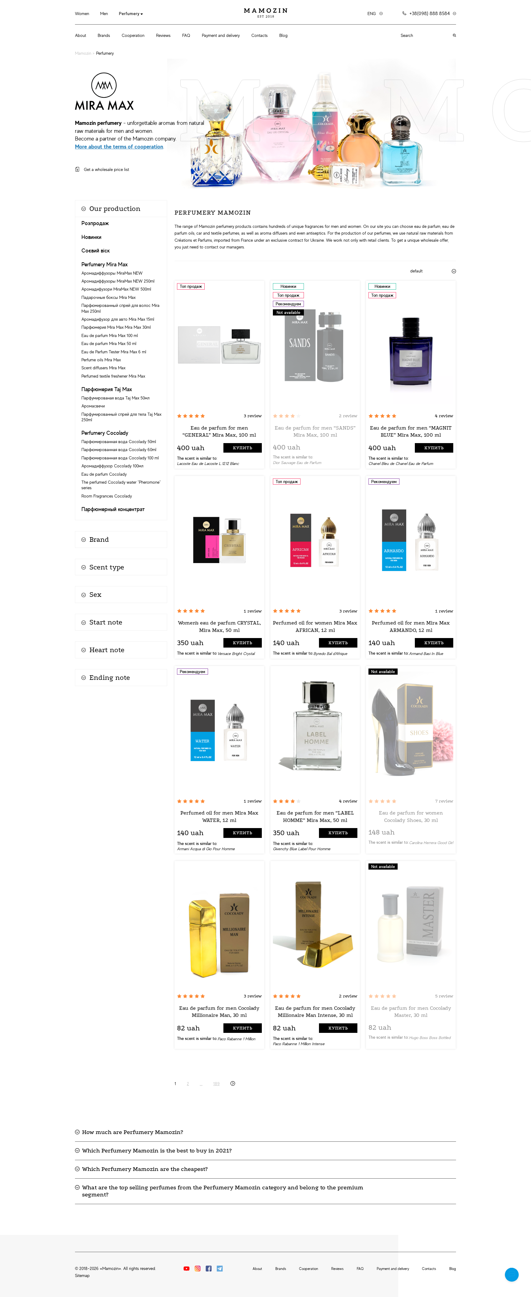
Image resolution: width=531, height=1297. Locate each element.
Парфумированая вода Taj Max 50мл (115, 397)
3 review (253, 415)
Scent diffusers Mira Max (103, 367)
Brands (104, 35)
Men (104, 13)
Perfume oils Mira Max (101, 359)
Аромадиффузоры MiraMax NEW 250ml (118, 281)
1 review (253, 611)
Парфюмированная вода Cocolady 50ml (118, 441)
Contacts (259, 35)
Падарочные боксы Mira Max (108, 297)
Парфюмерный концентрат (113, 509)
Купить (242, 447)
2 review (348, 415)
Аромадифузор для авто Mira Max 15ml (117, 319)
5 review (444, 996)
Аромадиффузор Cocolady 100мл (112, 465)
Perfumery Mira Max (104, 264)
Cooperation (133, 35)
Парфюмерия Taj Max (106, 389)
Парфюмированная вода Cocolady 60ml (118, 449)
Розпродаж (95, 223)
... (201, 1083)
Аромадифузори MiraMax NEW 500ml (116, 289)
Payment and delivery (221, 35)
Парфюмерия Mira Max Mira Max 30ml (116, 327)
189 (216, 1083)
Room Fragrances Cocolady (106, 496)
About (80, 35)
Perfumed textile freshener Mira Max (113, 376)
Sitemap (82, 1275)
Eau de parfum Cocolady (104, 474)
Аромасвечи (93, 405)
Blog (283, 35)
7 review (444, 801)
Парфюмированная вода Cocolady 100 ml (120, 457)
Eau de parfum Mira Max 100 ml (109, 335)
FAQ (186, 35)
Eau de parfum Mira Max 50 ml (108, 343)
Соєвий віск (95, 251)
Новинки (91, 237)
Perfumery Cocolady (104, 433)
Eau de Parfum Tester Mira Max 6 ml (113, 351)
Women (82, 13)
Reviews (163, 35)
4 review (444, 415)
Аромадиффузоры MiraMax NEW (112, 273)
